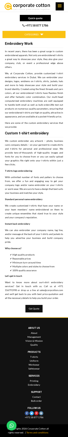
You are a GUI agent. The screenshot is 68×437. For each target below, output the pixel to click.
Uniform (34, 360)
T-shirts (34, 356)
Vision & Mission (34, 340)
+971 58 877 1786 (34, 417)
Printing (34, 380)
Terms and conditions (37, 432)
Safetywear (34, 368)
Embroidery (34, 384)
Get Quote (34, 308)
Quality (34, 344)
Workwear (34, 364)
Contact (36, 396)
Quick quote (35, 18)
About (34, 333)
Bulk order (36, 400)
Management (34, 336)
